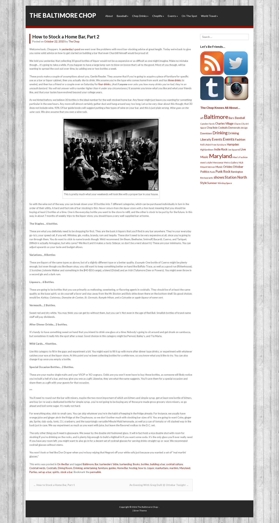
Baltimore (88, 464)
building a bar (157, 464)
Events (173, 15)
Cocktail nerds (37, 468)
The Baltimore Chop (62, 15)
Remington (237, 171)
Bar (96, 464)
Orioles (227, 166)
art (201, 117)
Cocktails (51, 468)
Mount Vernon (207, 166)
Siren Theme (140, 510)
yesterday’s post (71, 49)
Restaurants (206, 177)
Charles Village (224, 123)
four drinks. (105, 84)
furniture (103, 468)
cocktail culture (174, 464)
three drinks (174, 80)
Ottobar (238, 166)
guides (112, 468)
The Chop (74, 41)
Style (203, 182)
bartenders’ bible (108, 464)
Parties (33, 472)
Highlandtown (207, 149)
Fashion (240, 139)
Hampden (233, 144)
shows (219, 177)
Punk (212, 172)
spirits (55, 472)
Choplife (158, 15)
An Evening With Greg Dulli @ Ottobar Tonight (159, 484)
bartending (126, 464)
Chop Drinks (140, 15)
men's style (206, 162)
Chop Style (212, 127)
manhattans (161, 468)
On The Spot (189, 15)
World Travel (209, 15)
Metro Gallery (231, 162)
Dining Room (65, 468)
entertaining (90, 468)
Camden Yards (207, 123)
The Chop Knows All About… (220, 107)
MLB (241, 162)
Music (219, 166)
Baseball (122, 15)
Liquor (150, 468)
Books (136, 464)
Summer (212, 182)
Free (213, 144)
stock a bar (66, 472)
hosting (133, 468)
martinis (173, 468)
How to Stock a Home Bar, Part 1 (54, 484)
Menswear (218, 162)
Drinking (78, 468)
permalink (95, 472)
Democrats (234, 127)
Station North (236, 177)
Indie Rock (221, 149)
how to (142, 468)
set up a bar (44, 472)
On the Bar (63, 464)
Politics (204, 171)
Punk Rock (222, 171)
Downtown (206, 133)
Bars (231, 117)
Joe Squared (234, 149)
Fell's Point (205, 144)
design (244, 127)
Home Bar (122, 468)
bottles (145, 464)
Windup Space (225, 183)
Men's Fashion (240, 157)
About (109, 15)
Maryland (185, 468)
